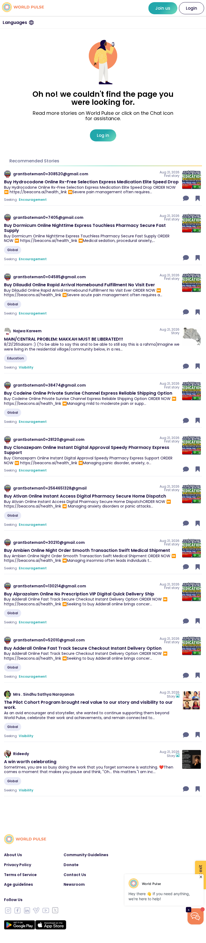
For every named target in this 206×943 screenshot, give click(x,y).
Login (191, 8)
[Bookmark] (197, 198)
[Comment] (186, 198)
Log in (103, 135)
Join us (162, 8)
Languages (15, 22)
